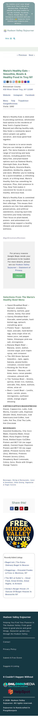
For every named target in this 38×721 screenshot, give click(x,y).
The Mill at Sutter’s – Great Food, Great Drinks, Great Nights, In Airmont (18, 581)
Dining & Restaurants (21, 480)
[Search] (15, 38)
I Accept (19, 276)
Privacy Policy (9, 649)
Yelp (14, 101)
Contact (6, 642)
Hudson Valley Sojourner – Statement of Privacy (19, 267)
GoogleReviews (11, 104)
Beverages (7, 480)
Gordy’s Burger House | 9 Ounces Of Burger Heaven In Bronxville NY (18, 591)
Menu (7, 101)
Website (8, 95)
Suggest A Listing (11, 666)
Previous (23, 55)
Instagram (19, 95)
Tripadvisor (24, 101)
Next (31, 55)
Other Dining (19, 482)
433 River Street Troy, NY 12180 (18, 89)
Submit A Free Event (12, 658)
